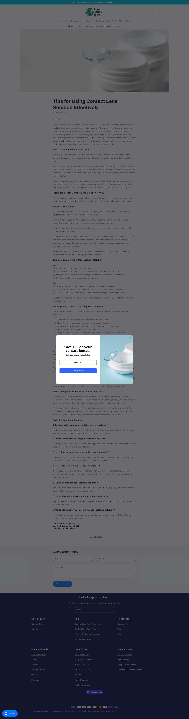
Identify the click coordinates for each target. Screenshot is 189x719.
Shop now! (78, 370)
